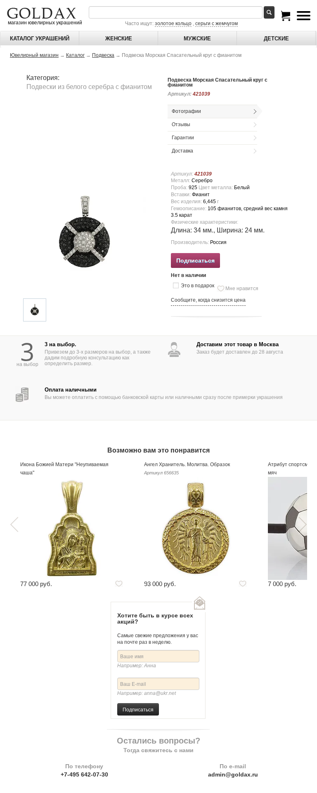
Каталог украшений (39, 38)
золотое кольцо (173, 23)
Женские (118, 38)
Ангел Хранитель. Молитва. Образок (187, 464)
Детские (276, 38)
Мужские (197, 38)
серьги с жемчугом (216, 23)
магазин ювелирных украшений (44, 23)
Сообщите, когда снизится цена (208, 300)
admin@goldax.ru (233, 774)
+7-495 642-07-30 (84, 774)
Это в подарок (197, 286)
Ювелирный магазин (34, 55)
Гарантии (183, 138)
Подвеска (103, 55)
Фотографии (186, 111)
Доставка (182, 151)
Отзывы (181, 124)
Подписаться (138, 709)
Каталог (75, 55)
